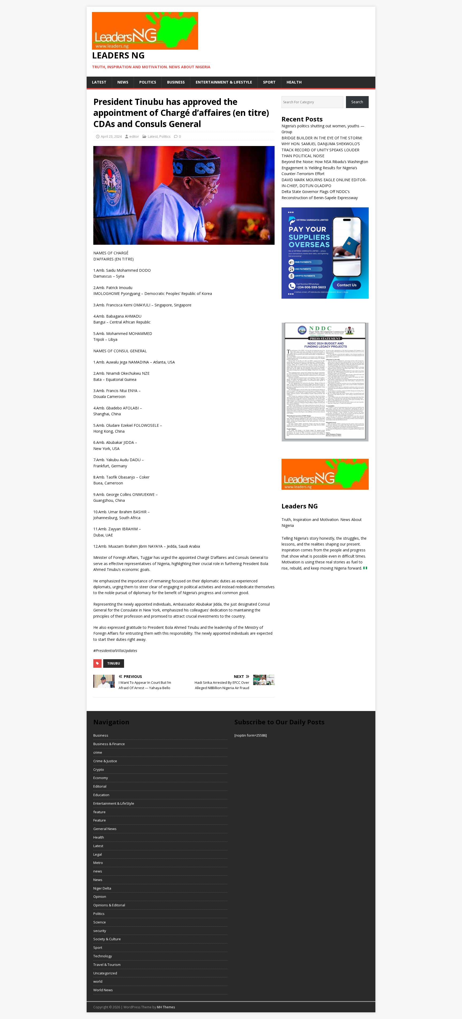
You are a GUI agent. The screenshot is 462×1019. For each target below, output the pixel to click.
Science (99, 922)
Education (101, 794)
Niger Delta (102, 888)
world (97, 981)
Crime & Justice (105, 761)
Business (176, 82)
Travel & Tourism (107, 964)
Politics (147, 82)
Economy (100, 777)
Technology (102, 956)
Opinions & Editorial (109, 905)
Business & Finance (109, 743)
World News (103, 990)
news (122, 82)
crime (97, 752)
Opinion (99, 896)
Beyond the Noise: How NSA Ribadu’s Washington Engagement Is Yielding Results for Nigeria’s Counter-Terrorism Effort (325, 167)
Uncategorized (105, 973)
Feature (99, 820)
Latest (99, 82)
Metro (98, 862)
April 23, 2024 (111, 136)
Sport (269, 82)
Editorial (99, 786)
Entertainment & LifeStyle (224, 82)
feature (99, 811)
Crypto (98, 769)
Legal (97, 854)
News (97, 879)
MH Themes (166, 1007)
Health (294, 82)
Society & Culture (107, 939)
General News (105, 828)
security (99, 930)
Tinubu (113, 663)
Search (357, 101)
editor (134, 136)
